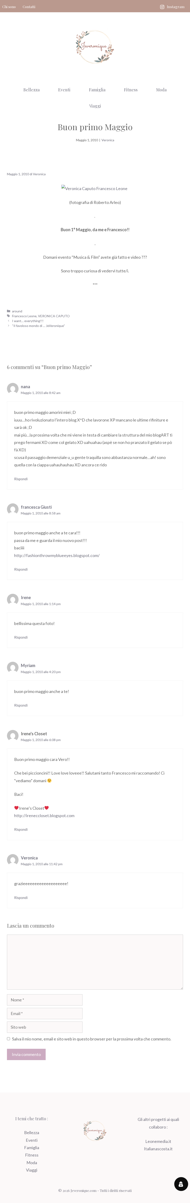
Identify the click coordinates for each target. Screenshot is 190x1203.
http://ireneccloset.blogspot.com (44, 815)
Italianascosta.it (158, 1148)
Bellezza (31, 89)
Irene (26, 597)
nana (25, 386)
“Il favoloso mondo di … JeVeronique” (38, 326)
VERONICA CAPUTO (54, 316)
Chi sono (9, 6)
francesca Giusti (36, 507)
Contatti (29, 6)
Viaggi (95, 106)
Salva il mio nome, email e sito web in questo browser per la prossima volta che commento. (91, 1038)
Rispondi (21, 479)
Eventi (64, 89)
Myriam (28, 665)
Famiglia (97, 89)
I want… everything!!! (28, 321)
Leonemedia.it (158, 1141)
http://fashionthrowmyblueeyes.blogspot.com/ (57, 555)
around (17, 311)
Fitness (131, 89)
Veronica (107, 140)
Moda (161, 89)
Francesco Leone (24, 316)
